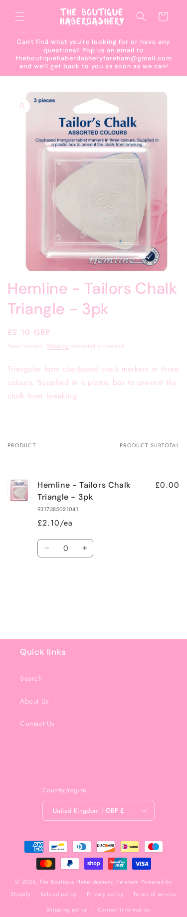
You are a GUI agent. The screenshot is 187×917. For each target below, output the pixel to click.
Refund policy (58, 894)
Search (31, 678)
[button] (20, 16)
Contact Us (37, 724)
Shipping (58, 346)
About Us (34, 701)
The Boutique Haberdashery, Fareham (89, 882)
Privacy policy (105, 894)
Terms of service (154, 894)
